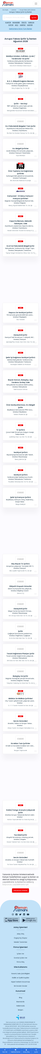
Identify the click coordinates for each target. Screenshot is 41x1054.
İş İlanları (13, 10)
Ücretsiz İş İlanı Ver (20, 958)
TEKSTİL (24, 22)
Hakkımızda (20, 1006)
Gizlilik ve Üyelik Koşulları (20, 978)
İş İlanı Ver (20, 954)
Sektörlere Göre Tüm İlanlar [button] (20, 29)
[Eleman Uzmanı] (8, 3)
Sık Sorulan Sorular (20, 986)
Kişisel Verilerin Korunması (20, 982)
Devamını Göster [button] (20, 890)
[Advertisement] (20, 279)
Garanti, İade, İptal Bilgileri (20, 974)
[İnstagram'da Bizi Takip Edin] (13, 914)
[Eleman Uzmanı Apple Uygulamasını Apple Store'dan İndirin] (12, 920)
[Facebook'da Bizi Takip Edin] (16, 914)
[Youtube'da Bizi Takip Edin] (28, 914)
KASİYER (30, 25)
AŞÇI (16, 25)
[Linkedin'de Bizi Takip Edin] (24, 914)
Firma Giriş (20, 962)
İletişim (20, 1010)
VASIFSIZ (23, 25)
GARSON (31, 22)
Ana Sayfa (5, 10)
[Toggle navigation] (36, 4)
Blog (20, 998)
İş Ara (34, 17)
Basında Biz (20, 1002)
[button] (36, 1051)
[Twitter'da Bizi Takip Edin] (20, 914)
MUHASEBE (16, 22)
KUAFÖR (8, 22)
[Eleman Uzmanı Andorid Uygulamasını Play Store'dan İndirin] (29, 920)
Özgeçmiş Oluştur (20, 938)
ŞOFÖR (10, 25)
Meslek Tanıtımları (20, 942)
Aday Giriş (20, 934)
